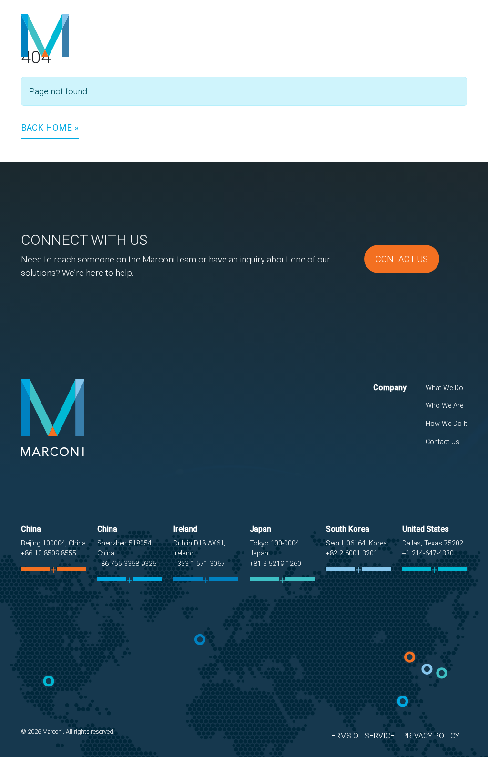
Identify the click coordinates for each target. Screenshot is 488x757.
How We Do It (375, 42)
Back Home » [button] (50, 127)
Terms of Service (361, 735)
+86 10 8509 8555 (48, 553)
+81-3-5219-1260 (275, 564)
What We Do (251, 42)
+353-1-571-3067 (199, 564)
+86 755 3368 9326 (126, 564)
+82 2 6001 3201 (351, 553)
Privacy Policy (430, 735)
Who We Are (312, 42)
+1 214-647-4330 (428, 553)
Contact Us (437, 42)
